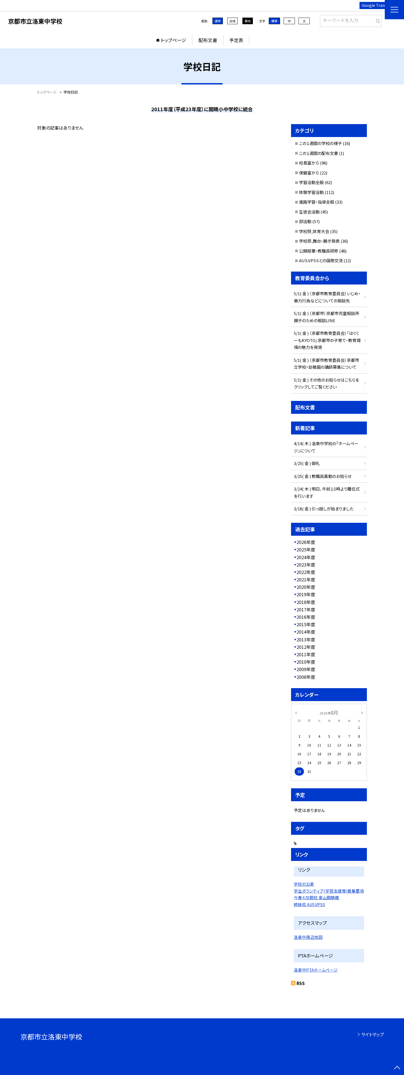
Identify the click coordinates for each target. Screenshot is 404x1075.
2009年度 (306, 669)
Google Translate (378, 5)
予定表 (236, 40)
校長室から (309, 163)
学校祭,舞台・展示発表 (319, 241)
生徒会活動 (309, 212)
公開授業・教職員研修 (318, 251)
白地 (232, 21)
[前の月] (296, 712)
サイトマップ (372, 1034)
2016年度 (306, 617)
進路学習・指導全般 (316, 202)
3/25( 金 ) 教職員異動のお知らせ (323, 476)
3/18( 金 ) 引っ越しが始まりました (323, 508)
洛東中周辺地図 (308, 937)
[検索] (377, 20)
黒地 (248, 21)
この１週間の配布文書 (318, 153)
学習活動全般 (311, 182)
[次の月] (362, 712)
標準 (274, 21)
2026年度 (306, 542)
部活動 (305, 221)
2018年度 (306, 602)
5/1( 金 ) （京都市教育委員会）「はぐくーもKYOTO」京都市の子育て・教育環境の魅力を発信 (327, 340)
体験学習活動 (311, 192)
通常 (218, 21)
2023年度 (306, 564)
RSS (301, 983)
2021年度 (306, 579)
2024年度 (306, 557)
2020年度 (306, 587)
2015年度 (306, 624)
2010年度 (306, 661)
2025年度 (306, 549)
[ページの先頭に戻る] (397, 1068)
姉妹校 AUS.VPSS (309, 904)
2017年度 (306, 609)
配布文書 (207, 40)
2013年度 (306, 639)
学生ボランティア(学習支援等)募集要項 (329, 891)
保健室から (309, 173)
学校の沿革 (304, 884)
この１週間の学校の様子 (320, 143)
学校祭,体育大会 (314, 231)
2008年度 (306, 677)
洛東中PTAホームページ (316, 970)
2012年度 (306, 647)
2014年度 (306, 631)
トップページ (173, 40)
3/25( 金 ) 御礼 (307, 463)
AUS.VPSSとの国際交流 (321, 260)
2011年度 (306, 654)
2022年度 (306, 572)
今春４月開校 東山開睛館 (316, 897)
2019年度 (306, 594)
